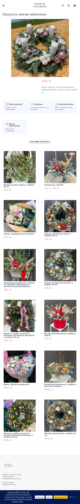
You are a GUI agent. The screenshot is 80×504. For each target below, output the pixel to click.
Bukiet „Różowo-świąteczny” (17, 384)
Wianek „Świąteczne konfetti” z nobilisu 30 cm (58, 284)
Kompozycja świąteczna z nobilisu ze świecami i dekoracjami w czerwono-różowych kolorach (19, 284)
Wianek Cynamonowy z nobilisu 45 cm (60, 434)
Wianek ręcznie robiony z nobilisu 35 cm (19, 186)
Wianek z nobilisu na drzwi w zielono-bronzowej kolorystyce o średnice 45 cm (18, 435)
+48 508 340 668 (8, 477)
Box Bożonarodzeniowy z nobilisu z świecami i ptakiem (60, 385)
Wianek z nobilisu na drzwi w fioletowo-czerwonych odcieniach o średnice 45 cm (19, 335)
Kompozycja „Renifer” (54, 185)
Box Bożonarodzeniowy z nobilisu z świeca (60, 334)
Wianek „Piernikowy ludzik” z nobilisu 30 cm (57, 235)
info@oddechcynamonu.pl (11, 479)
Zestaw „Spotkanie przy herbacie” (19, 234)
